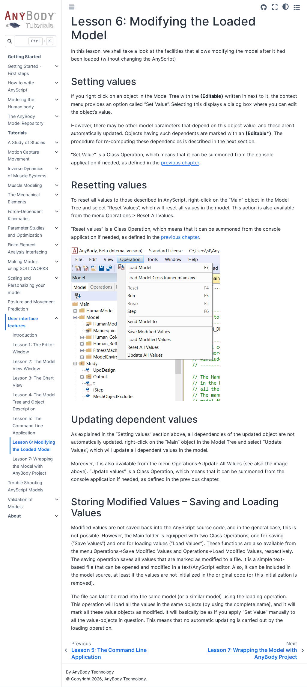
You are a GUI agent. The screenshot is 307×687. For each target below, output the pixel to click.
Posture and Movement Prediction (31, 305)
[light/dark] (285, 6)
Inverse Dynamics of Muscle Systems (27, 172)
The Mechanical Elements (24, 198)
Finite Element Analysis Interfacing (27, 248)
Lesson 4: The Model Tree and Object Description (34, 402)
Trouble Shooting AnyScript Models (25, 486)
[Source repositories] (263, 7)
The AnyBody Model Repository (25, 120)
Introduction (25, 335)
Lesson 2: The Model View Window (34, 365)
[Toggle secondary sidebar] (296, 7)
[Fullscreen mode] (274, 7)
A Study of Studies (26, 142)
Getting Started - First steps (25, 70)
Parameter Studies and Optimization (26, 231)
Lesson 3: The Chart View (33, 381)
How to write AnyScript (21, 86)
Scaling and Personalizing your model (26, 285)
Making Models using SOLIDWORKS (28, 265)
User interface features (23, 322)
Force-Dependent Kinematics (25, 215)
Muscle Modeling (25, 185)
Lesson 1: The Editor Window (33, 348)
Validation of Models (20, 503)
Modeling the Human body (21, 103)
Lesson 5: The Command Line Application (28, 425)
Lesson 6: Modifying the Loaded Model (34, 446)
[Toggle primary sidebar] (71, 7)
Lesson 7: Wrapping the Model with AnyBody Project (33, 466)
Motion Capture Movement (23, 155)
